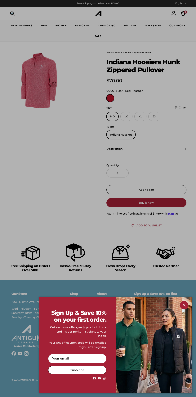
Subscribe (77, 370)
